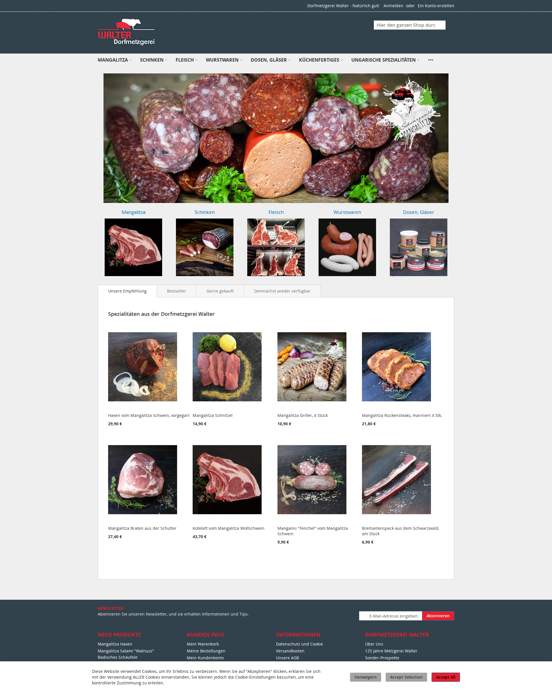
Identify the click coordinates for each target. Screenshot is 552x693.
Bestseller (176, 291)
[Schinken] (204, 247)
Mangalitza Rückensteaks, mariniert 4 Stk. (402, 415)
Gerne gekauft (220, 291)
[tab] (127, 291)
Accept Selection (406, 677)
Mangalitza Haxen (115, 644)
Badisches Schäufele (117, 657)
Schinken (205, 212)
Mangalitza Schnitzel (213, 415)
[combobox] (410, 25)
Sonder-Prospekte (382, 657)
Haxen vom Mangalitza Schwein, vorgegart (148, 415)
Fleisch (276, 212)
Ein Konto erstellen (436, 5)
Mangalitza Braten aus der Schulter (142, 528)
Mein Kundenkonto (205, 657)
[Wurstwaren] (347, 247)
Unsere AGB (287, 657)
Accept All (445, 677)
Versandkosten (290, 651)
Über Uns (374, 644)
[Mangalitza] (133, 247)
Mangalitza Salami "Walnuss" (126, 651)
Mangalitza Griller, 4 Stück (302, 415)
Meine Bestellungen (206, 651)
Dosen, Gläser (418, 212)
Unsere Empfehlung (127, 291)
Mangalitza (133, 212)
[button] (102, 138)
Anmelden (393, 5)
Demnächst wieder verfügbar (282, 291)
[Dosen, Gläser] (418, 247)
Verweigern (365, 677)
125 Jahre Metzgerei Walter (391, 651)
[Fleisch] (276, 247)
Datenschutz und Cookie (299, 644)
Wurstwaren (347, 212)
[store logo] (127, 32)
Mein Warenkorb (203, 644)
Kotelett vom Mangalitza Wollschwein (228, 528)
